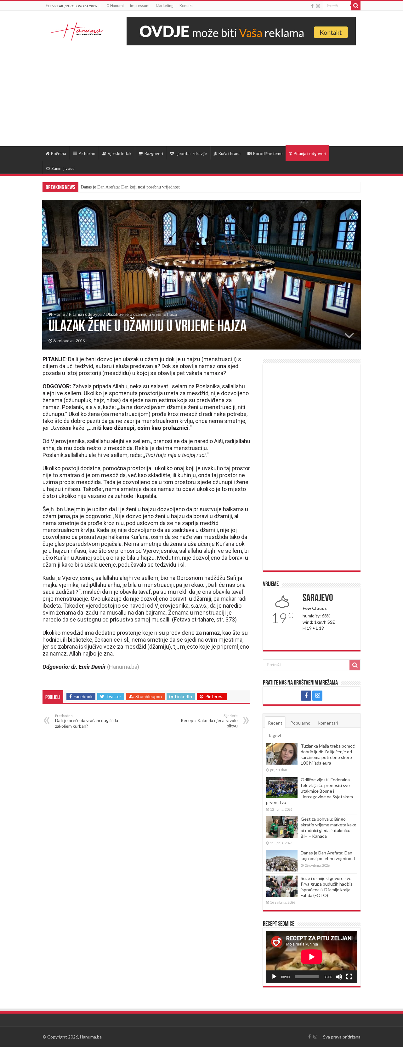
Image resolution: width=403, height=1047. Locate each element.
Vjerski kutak (120, 153)
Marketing (164, 5)
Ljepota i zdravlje (191, 153)
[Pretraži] (355, 5)
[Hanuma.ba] (77, 30)
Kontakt (186, 5)
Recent (275, 723)
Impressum (140, 5)
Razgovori (154, 153)
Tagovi (274, 735)
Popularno (300, 723)
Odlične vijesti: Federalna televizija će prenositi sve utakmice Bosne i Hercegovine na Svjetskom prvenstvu (309, 791)
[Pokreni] (274, 977)
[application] (311, 957)
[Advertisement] (201, 93)
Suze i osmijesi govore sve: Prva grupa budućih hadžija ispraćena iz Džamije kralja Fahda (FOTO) (169, 187)
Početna (58, 153)
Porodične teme (267, 153)
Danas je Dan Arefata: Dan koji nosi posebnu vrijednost (328, 855)
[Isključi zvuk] (339, 977)
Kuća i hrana (230, 153)
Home (59, 314)
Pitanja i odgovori (310, 153)
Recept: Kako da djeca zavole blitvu (209, 721)
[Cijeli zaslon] (349, 977)
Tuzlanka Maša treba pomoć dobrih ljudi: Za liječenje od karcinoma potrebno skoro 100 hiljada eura (328, 754)
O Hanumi (115, 5)
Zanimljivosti (63, 168)
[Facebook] (312, 6)
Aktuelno (87, 153)
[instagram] (318, 6)
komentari (328, 723)
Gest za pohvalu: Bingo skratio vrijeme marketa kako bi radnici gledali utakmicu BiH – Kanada (328, 827)
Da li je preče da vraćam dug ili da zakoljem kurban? (86, 721)
